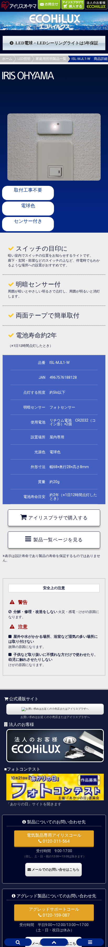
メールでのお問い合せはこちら (55, 869)
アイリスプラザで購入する (58, 517)
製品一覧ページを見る (58, 539)
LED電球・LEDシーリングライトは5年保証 (56, 43)
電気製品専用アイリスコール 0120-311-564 (54, 838)
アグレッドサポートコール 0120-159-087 (54, 912)
